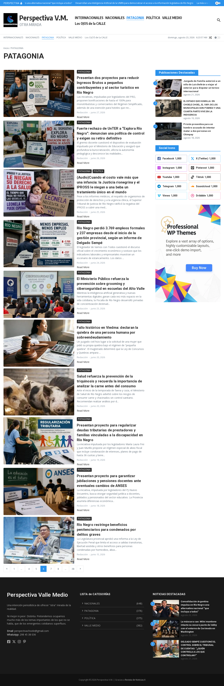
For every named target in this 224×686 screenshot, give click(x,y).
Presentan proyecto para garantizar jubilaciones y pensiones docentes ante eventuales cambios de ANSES (109, 481)
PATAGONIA (135, 18)
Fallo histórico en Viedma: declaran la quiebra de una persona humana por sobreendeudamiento (107, 332)
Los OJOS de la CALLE (90, 23)
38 (73, 568)
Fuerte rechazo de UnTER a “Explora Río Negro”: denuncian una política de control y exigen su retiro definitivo (110, 133)
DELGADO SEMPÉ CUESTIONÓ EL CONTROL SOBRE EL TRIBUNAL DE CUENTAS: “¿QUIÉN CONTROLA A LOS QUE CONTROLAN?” (198, 648)
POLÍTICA (153, 18)
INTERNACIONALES (89, 18)
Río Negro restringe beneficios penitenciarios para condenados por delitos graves (106, 530)
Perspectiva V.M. (43, 17)
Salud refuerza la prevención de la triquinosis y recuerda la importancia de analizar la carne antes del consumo (109, 381)
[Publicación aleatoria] (210, 37)
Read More (83, 117)
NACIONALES (114, 18)
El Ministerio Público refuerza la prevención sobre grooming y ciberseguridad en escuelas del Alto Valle (111, 284)
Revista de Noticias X (135, 679)
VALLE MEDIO (172, 18)
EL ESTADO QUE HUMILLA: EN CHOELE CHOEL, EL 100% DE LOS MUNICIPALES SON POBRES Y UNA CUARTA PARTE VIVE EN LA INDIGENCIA (201, 108)
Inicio (6, 48)
